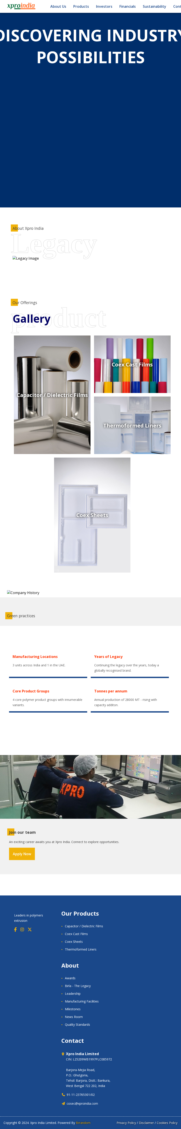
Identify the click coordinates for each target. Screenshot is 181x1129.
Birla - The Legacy (78, 986)
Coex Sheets (74, 941)
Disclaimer (146, 1123)
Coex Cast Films (76, 934)
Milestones (73, 1009)
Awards (70, 978)
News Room (74, 1017)
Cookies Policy (167, 1123)
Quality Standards (77, 1024)
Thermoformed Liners (80, 949)
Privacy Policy (126, 1123)
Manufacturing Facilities (82, 1001)
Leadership (73, 993)
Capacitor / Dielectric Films (84, 926)
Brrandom (83, 1123)
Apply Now (22, 853)
